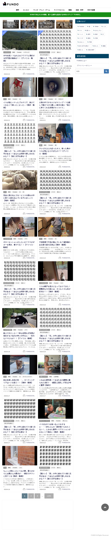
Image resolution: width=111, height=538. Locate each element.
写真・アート (43, 376)
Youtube (19, 52)
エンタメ (26, 10)
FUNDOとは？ (82, 60)
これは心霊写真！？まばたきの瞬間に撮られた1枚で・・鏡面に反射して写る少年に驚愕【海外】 (55, 382)
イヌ (20, 467)
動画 (14, 52)
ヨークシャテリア (27, 376)
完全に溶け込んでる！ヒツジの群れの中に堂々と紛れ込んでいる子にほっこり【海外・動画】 (19, 197)
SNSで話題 (91, 10)
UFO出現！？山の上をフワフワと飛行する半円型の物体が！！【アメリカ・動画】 (19, 58)
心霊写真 (56, 376)
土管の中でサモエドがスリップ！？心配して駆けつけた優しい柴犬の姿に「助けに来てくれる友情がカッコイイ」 (54, 105)
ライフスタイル (59, 10)
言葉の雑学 (91, 49)
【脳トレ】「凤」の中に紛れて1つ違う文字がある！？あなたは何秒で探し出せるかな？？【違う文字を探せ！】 (55, 200)
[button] (5, 24)
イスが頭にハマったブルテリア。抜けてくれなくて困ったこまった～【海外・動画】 (19, 105)
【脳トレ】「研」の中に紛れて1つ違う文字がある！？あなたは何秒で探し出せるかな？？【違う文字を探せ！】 (19, 429)
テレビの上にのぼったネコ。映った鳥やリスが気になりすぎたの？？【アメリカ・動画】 (54, 151)
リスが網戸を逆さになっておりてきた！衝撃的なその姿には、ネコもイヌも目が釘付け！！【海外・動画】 (54, 288)
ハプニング (7, 52)
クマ (26, 329)
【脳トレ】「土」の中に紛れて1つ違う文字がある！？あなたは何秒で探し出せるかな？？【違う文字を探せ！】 (19, 153)
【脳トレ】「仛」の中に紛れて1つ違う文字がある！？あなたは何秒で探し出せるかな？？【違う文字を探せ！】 (55, 338)
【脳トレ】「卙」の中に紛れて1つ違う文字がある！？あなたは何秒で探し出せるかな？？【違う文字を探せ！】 (55, 476)
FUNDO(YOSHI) (31, 74)
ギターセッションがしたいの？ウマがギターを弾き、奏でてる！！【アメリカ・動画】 (19, 244)
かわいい (81, 42)
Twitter (97, 26)
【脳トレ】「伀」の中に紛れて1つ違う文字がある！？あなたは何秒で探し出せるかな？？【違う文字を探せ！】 (19, 291)
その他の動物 (7, 238)
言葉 (96, 38)
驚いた (81, 49)
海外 (96, 34)
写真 (50, 376)
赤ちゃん (65, 420)
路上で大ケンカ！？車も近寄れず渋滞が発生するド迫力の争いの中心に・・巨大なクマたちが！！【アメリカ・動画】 (19, 335)
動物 (70, 10)
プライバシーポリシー (84, 65)
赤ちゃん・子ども (44, 420)
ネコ (80, 30)
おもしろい (98, 30)
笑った (96, 46)
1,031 (49, 496)
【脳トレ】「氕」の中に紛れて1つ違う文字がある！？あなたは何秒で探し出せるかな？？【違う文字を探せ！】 (55, 60)
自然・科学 (79, 10)
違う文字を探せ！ (44, 52)
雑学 (17, 10)
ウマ (26, 238)
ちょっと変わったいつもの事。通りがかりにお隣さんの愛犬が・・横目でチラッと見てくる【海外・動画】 (19, 473)
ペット (81, 34)
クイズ (53, 52)
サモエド (61, 99)
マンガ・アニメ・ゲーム (41, 10)
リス (62, 283)
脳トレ (58, 52)
